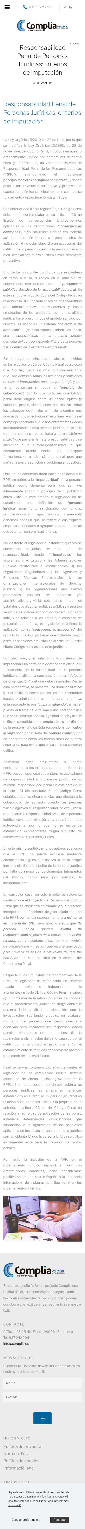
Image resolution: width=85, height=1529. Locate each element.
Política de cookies (21, 1460)
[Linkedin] (70, 7)
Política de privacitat (23, 1446)
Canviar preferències (25, 1519)
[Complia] (42, 24)
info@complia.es (16, 1344)
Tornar (76, 43)
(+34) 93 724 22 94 (40, 7)
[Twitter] (64, 7)
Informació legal (19, 1468)
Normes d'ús (15, 1453)
